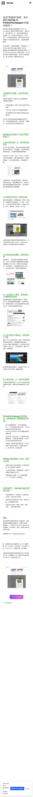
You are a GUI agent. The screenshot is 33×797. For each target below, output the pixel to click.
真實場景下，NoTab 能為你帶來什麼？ (16, 489)
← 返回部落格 (7, 602)
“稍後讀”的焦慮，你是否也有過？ (16, 94)
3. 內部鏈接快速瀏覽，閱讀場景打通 (16, 256)
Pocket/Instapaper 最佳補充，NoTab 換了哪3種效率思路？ (16, 418)
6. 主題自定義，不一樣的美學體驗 (16, 379)
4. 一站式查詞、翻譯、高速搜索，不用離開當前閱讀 (16, 295)
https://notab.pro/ (19, 533)
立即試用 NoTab (16, 597)
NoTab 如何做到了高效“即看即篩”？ (15, 135)
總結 (5, 518)
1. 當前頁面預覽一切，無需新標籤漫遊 (16, 143)
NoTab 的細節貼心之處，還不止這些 (16, 459)
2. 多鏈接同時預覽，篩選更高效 (15, 197)
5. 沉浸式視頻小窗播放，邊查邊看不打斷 (16, 336)
